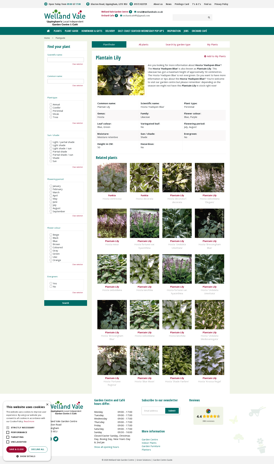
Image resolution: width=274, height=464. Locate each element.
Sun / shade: (53, 135)
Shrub (56, 114)
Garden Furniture (151, 446)
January (57, 186)
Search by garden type (178, 44)
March (56, 192)
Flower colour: (54, 228)
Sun (55, 161)
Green (56, 254)
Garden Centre (150, 439)
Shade (56, 158)
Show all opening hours (106, 446)
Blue (55, 241)
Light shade (59, 145)
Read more (29, 421)
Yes (55, 283)
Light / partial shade (64, 142)
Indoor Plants (149, 442)
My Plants (212, 44)
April (55, 195)
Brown (56, 244)
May (55, 198)
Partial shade (60, 151)
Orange (57, 260)
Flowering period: (55, 179)
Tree (55, 117)
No (54, 286)
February (58, 189)
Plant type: (52, 97)
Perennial (58, 111)
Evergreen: (52, 276)
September (59, 211)
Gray (55, 250)
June (55, 202)
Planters (146, 449)
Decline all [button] (37, 449)
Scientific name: (54, 55)
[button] (27, 456)
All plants (143, 44)
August (56, 208)
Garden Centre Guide (162, 460)
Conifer (57, 107)
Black (55, 238)
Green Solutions (144, 460)
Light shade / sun (62, 148)
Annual (56, 104)
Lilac (55, 257)
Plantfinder (109, 44)
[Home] (48, 31)
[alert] (27, 431)
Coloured (58, 247)
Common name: (54, 76)
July (54, 205)
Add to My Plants (216, 56)
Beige (56, 235)
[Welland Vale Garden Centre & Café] (64, 17)
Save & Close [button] (16, 449)
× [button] (47, 404)
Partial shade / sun (63, 155)
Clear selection (77, 64)
